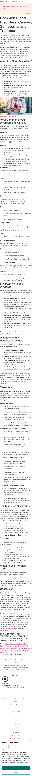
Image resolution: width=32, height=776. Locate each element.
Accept (16, 768)
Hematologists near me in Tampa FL (19, 648)
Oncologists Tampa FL (7, 650)
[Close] (30, 740)
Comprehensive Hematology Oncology (13, 1)
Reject (16, 772)
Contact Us (16, 675)
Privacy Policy (24, 762)
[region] (16, 758)
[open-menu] (28, 11)
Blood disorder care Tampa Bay (16, 644)
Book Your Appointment (8, 116)
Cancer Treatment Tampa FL (9, 646)
